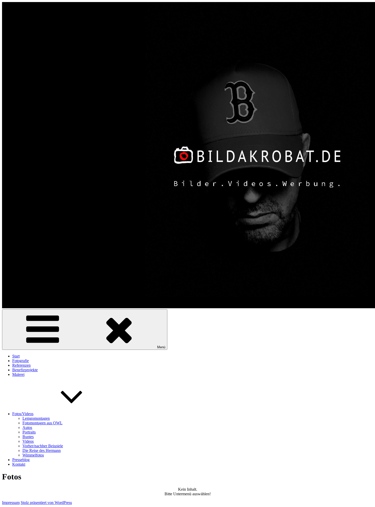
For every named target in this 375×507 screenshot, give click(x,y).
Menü (161, 347)
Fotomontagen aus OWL (42, 423)
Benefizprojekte (25, 370)
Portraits (29, 432)
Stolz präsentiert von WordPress (46, 502)
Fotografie (20, 360)
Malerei (18, 374)
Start (16, 356)
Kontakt (18, 464)
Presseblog (21, 459)
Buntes (28, 437)
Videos (28, 441)
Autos (27, 427)
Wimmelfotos (33, 455)
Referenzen (21, 365)
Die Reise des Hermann (41, 450)
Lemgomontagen (36, 418)
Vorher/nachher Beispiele (42, 446)
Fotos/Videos (22, 414)
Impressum (11, 502)
